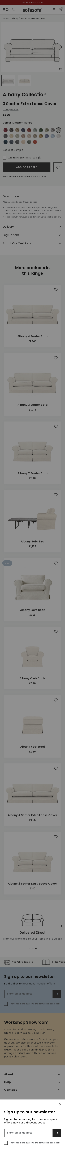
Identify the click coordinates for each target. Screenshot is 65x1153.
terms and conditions (49, 1142)
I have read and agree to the (35, 1142)
